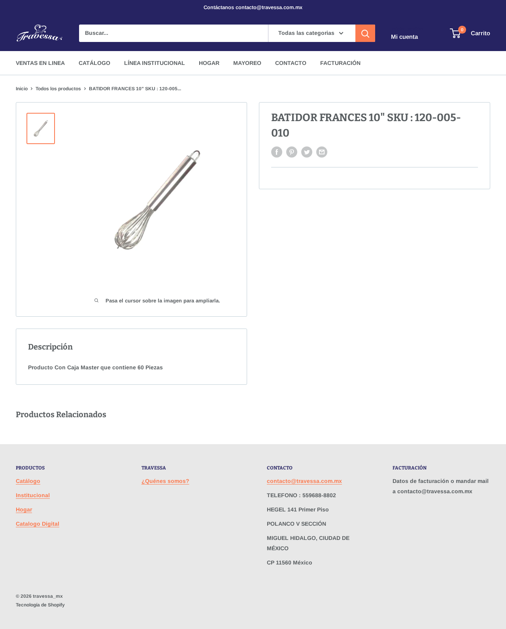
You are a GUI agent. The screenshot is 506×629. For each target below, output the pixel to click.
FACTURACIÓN (340, 63)
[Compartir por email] (321, 152)
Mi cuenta (404, 36)
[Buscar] (365, 33)
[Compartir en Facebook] (276, 152)
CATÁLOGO (94, 63)
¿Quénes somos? (165, 481)
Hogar (24, 509)
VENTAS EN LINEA (40, 63)
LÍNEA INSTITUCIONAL (154, 63)
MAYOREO (247, 63)
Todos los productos (58, 88)
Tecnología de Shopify (40, 605)
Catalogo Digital (37, 524)
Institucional (33, 495)
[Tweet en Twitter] (306, 152)
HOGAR (209, 63)
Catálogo (28, 481)
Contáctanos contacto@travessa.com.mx (253, 7)
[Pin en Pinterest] (291, 152)
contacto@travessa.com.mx (304, 481)
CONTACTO (290, 63)
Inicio (22, 88)
